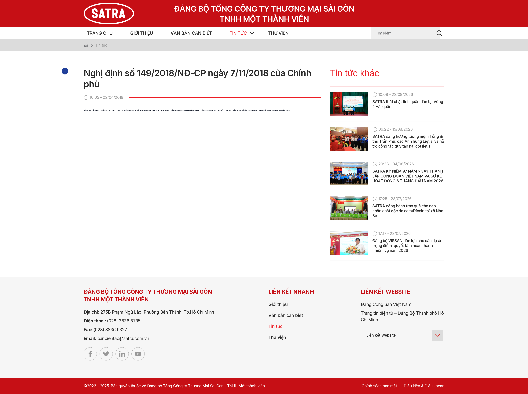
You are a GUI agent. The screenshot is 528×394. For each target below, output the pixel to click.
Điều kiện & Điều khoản (424, 386)
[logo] (208, 13)
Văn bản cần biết (191, 33)
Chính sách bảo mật (379, 386)
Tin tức (238, 33)
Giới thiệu (141, 33)
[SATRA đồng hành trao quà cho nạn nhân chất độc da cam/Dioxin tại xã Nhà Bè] (349, 208)
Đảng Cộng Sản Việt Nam (386, 304)
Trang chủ (100, 33)
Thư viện (278, 33)
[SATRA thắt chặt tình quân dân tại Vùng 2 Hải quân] (349, 104)
